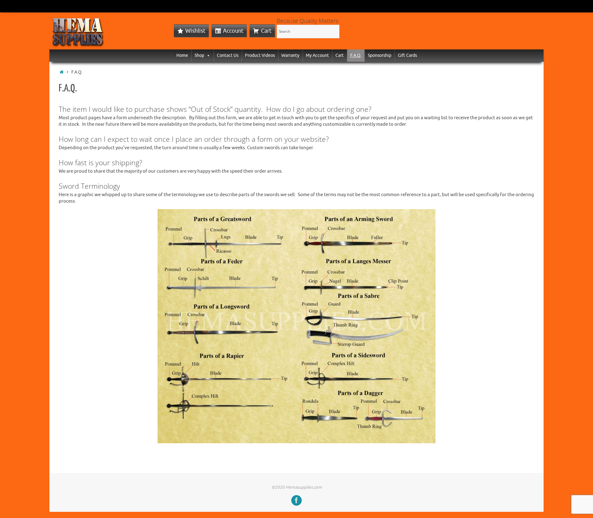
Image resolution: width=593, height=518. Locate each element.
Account (233, 30)
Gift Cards (407, 55)
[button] (207, 55)
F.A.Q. (355, 55)
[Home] (62, 72)
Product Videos (260, 55)
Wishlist (195, 30)
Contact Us (227, 55)
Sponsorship (379, 55)
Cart (266, 30)
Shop (199, 55)
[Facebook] (296, 500)
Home (182, 55)
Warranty (290, 55)
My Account (317, 55)
